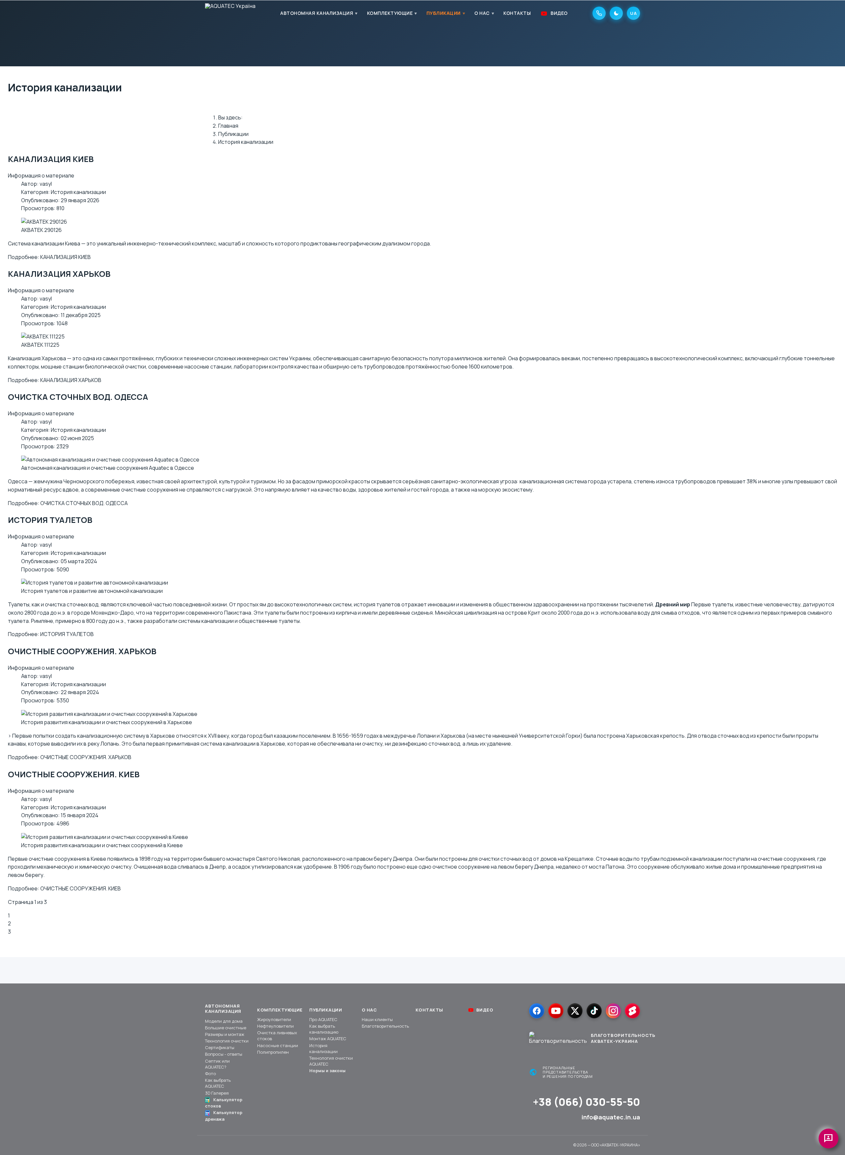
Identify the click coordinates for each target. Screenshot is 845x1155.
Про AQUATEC (323, 1019)
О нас (482, 13)
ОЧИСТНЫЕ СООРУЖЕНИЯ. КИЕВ (74, 774)
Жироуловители (274, 1019)
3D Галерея (217, 1093)
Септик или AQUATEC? (217, 1064)
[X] (575, 1010)
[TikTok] (594, 1010)
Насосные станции (277, 1045)
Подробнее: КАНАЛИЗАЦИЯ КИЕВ (49, 257)
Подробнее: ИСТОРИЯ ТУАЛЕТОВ (51, 634)
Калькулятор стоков (223, 1103)
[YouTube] (555, 1010)
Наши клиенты (377, 1019)
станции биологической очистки (104, 366)
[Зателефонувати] (599, 13)
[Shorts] (632, 1010)
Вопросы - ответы (223, 1054)
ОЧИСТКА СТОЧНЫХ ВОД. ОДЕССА (78, 396)
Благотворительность (385, 1026)
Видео (559, 13)
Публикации (443, 13)
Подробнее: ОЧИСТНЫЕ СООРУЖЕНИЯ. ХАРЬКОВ (69, 757)
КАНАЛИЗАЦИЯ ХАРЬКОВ (59, 273)
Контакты (517, 13)
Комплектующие (390, 13)
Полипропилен (273, 1052)
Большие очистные (225, 1028)
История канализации (78, 192)
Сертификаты (219, 1047)
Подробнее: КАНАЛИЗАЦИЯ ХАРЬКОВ (54, 380)
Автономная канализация (316, 13)
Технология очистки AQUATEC (331, 1061)
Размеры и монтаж (224, 1034)
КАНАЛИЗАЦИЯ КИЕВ (51, 158)
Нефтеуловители (275, 1026)
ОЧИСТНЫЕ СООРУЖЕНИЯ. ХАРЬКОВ (82, 651)
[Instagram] (613, 1010)
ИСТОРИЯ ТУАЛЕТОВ (50, 519)
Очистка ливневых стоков (277, 1036)
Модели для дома (224, 1021)
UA (633, 13)
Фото (210, 1073)
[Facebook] (536, 1010)
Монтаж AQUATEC (327, 1039)
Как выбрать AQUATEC (218, 1083)
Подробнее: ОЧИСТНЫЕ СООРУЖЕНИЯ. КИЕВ (64, 888)
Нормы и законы (327, 1071)
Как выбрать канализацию (323, 1029)
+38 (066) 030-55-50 (586, 1102)
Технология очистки (227, 1041)
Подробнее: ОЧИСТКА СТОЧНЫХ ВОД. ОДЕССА (68, 503)
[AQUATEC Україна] (230, 13)
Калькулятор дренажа (223, 1115)
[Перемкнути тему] (616, 13)
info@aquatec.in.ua (611, 1117)
